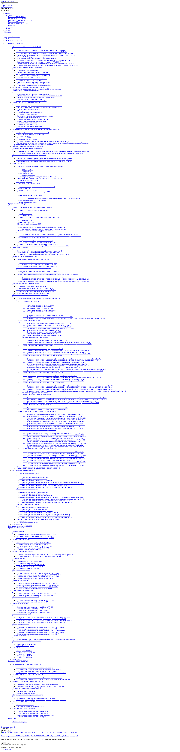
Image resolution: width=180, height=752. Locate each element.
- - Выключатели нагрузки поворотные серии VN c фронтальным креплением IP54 (42, 246)
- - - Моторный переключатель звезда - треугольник (36, 480)
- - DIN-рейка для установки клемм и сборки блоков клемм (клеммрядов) (39, 167)
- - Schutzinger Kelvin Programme (26, 644)
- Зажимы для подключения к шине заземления (27, 149)
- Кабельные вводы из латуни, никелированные (27, 675)
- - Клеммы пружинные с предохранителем (29, 80)
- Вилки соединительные (20, 604)
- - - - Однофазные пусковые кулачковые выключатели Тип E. (43, 315)
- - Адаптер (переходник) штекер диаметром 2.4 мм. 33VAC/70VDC (37, 585)
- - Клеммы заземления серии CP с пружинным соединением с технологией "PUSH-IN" (44, 60)
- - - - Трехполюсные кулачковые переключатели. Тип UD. (41, 333)
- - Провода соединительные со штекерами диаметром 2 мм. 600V (37, 629)
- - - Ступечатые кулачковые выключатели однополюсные (38, 412)
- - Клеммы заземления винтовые (26, 114)
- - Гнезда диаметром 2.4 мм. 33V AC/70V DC (30, 565)
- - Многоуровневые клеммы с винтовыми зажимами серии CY (36, 97)
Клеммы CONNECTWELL (17, 17)
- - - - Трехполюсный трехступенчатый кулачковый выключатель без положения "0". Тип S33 (53, 460)
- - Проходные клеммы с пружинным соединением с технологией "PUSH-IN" (41, 50)
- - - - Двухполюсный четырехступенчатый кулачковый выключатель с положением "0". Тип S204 (54, 436)
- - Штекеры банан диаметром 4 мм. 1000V (29, 549)
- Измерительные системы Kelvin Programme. (26, 641)
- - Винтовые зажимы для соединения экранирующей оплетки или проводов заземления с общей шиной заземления (53, 151)
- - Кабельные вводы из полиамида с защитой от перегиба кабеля (36, 671)
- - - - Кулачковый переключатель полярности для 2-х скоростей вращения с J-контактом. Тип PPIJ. (54, 379)
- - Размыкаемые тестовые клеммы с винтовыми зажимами (34, 116)
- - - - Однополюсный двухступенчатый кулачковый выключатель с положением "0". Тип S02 (53, 414)
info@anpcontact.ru (6, 7)
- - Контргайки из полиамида (25, 705)
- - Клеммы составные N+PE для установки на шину (32, 119)
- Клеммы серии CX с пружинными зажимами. (27, 68)
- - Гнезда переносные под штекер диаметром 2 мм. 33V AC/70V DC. (38, 573)
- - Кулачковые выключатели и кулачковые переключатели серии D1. (38, 467)
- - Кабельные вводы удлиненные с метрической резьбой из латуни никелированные (43, 679)
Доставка (7, 30)
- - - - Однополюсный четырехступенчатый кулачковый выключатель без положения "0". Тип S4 (54, 425)
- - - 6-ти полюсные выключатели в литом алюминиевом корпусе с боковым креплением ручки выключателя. (55, 281)
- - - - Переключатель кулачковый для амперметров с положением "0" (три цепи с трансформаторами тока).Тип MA (60, 401)
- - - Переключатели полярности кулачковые (34, 338)
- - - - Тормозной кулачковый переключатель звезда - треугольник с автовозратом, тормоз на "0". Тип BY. (57, 354)
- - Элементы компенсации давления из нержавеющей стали (35, 715)
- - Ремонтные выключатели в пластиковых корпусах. (33, 260)
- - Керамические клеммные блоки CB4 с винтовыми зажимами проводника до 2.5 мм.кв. (44, 158)
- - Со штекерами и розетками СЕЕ (27, 522)
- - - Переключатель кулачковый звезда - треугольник (36, 346)
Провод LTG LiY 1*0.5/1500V (14, 40)
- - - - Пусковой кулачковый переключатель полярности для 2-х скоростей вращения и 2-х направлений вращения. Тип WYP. (63, 371)
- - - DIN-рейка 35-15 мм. (27, 175)
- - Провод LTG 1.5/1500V (24, 656)
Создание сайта (6, 749)
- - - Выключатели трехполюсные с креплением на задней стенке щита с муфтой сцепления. (49, 234)
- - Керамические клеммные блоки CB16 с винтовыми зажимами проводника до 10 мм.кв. (45, 161)
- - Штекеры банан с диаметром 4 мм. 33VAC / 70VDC (33, 548)
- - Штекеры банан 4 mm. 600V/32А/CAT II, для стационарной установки (39, 556)
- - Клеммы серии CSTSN (24, 138)
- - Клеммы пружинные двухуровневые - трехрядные (33, 75)
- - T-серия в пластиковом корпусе (27, 489)
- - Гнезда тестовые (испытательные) (27, 180)
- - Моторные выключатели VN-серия (28, 505)
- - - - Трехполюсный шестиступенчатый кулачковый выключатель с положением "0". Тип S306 (54, 458)
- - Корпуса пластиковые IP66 (25, 691)
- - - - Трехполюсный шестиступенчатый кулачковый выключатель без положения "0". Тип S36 (53, 465)
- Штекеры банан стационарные (22, 552)
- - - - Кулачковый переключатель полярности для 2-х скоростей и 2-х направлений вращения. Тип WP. (56, 366)
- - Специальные (21, 521)
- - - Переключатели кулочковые (30, 321)
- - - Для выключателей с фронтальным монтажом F (36, 241)
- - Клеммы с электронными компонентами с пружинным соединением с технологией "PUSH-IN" (47, 65)
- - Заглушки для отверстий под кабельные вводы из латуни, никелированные (41, 700)
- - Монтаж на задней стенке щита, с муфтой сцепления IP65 (35, 231)
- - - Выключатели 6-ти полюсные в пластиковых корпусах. (38, 266)
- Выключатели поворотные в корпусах (24, 257)
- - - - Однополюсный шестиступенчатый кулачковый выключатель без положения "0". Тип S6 (53, 428)
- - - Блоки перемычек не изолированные (33, 200)
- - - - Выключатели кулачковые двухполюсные (38, 306)
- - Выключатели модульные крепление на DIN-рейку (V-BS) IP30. (37, 244)
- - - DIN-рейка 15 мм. (26, 170)
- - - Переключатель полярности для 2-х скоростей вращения (39, 512)
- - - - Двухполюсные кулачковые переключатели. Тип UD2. (42, 332)
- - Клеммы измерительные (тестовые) (28, 117)
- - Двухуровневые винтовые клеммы (28, 109)
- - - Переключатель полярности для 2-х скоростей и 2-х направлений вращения (45, 514)
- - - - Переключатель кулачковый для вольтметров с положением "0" (45, 409)
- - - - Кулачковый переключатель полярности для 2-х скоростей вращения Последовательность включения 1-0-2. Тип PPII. (62, 377)
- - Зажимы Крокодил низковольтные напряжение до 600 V (35, 536)
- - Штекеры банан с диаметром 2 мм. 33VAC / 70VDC (33, 543)
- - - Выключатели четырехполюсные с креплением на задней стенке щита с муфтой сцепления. (50, 236)
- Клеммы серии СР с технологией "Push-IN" (26, 47)
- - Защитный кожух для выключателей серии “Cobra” (33, 293)
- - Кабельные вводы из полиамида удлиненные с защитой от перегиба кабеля (41, 673)
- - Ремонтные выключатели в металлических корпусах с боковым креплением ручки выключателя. (48, 275)
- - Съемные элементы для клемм (26, 202)
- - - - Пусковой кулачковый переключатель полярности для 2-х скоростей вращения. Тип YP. (53, 367)
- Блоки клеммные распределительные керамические (29, 155)
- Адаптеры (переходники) (20, 581)
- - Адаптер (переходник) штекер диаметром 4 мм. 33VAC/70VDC (37, 587)
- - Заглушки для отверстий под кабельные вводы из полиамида (36, 698)
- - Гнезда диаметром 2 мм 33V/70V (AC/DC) (30, 561)
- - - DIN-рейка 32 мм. (26, 171)
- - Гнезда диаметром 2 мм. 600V (26, 563)
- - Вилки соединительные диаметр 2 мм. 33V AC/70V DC (34, 607)
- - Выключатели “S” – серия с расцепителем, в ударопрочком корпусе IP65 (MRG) (42, 254)
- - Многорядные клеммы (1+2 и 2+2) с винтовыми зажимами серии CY (39, 96)
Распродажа (12, 25)
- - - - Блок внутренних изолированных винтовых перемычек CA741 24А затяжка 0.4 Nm (51, 198)
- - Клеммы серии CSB (23, 136)
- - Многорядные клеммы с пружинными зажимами (32, 72)
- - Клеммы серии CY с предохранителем (29, 99)
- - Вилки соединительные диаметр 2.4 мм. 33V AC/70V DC (35, 609)
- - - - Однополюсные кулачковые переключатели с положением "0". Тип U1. (47, 323)
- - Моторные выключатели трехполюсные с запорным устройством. (38, 519)
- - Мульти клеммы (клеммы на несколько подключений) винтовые (37, 107)
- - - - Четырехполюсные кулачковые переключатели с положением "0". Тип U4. (48, 328)
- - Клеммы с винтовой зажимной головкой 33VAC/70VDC (35, 600)
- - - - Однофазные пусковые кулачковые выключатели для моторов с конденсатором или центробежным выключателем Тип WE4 (64, 318)
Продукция (8, 15)
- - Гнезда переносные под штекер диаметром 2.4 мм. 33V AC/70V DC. (38, 575)
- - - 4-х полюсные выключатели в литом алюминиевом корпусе (40, 273)
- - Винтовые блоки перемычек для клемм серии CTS (33, 192)
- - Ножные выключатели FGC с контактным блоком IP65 (34, 288)
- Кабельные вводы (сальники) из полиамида (26, 665)
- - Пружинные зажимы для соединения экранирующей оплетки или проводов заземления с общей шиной (50, 153)
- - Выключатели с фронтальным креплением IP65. (32, 211)
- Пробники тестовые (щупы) (21, 614)
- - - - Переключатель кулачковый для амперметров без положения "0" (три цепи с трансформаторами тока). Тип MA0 (61, 403)
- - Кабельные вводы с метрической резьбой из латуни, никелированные (39, 678)
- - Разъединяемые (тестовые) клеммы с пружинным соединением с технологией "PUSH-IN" (45, 63)
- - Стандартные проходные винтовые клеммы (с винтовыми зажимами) (39, 106)
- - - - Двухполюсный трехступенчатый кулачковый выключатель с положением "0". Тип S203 (53, 435)
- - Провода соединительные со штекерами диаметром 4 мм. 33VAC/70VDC (40, 632)
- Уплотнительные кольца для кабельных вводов (27, 682)
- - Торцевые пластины (23, 188)
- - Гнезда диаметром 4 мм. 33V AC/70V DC (30, 566)
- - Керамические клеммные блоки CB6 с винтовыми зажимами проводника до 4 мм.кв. (44, 160)
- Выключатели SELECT (20, 524)
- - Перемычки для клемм (24, 182)
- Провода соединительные (20, 624)
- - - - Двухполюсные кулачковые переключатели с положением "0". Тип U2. (47, 325)
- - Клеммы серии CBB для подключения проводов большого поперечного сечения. (42, 141)
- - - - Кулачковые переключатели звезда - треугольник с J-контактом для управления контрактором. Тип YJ (57, 350)
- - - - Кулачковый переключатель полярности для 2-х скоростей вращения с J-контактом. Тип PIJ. (54, 362)
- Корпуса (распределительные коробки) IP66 (26, 689)
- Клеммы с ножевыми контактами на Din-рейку (27, 146)
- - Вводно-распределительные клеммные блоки (31, 121)
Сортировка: (5, 729)
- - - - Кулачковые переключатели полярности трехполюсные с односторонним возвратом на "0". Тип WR (57, 342)
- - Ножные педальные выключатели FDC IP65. (31, 286)
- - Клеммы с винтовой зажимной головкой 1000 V (32, 602)
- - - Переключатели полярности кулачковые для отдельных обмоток (41, 373)
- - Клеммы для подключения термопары (29, 126)
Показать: (4, 730)
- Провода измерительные (20, 636)
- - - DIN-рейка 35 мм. (26, 173)
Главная (7, 13)
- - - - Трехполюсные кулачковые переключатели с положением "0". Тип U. (47, 327)
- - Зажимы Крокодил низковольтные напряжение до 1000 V (35, 538)
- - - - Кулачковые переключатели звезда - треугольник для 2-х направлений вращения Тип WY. (53, 352)
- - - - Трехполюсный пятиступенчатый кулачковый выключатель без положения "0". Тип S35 (53, 463)
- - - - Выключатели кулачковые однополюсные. (38, 305)
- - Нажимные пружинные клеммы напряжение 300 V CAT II (35, 595)
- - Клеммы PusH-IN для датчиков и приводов (30, 57)
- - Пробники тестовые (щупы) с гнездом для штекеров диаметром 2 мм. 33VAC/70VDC (44, 617)
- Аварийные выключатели (20, 248)
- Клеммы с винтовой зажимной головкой (25, 597)
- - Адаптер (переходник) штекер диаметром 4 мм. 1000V (34, 588)
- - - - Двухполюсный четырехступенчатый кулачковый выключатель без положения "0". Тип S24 (54, 443)
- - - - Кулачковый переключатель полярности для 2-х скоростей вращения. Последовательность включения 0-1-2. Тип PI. (62, 359)
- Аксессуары (16, 659)
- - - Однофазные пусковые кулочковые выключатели (37, 312)
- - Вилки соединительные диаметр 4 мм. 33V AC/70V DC (34, 610)
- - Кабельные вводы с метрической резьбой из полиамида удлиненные (38, 669)
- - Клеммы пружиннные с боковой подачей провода (32, 84)
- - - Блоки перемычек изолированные (32, 196)
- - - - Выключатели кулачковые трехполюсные (38, 308)
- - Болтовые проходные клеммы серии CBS (30, 134)
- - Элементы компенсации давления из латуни (31, 717)
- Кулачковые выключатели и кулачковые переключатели (30, 295)
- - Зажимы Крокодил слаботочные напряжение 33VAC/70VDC (36, 534)
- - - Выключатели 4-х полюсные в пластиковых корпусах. (38, 264)
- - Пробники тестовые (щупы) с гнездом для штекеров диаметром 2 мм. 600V (41, 619)
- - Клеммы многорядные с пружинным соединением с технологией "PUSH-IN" (41, 52)
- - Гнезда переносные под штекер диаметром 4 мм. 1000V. (34, 578)
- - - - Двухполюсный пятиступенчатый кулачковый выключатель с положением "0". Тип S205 (53, 438)
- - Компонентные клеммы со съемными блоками (31, 79)
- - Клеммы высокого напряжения (26, 123)
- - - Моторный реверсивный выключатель (33, 479)
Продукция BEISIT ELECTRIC (18, 23)
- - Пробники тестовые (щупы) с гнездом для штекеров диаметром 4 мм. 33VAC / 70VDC (44, 620)
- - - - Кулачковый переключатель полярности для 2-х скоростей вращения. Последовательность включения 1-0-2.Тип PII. (62, 360)
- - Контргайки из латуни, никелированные (30, 706)
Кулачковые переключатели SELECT (20, 20)
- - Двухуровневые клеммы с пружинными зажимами (33, 74)
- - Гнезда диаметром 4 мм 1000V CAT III (29, 568)
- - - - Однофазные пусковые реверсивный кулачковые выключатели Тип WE (48, 317)
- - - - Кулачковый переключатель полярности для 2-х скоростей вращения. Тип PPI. (50, 376)
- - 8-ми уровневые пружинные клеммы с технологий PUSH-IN (36, 58)
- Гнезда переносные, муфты (21, 570)
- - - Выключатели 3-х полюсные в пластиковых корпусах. (38, 263)
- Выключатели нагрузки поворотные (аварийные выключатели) (32, 208)
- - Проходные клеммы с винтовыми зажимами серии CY (34, 94)
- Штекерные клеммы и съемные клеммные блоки (28, 87)
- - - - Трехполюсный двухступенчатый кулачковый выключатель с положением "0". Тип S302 (53, 452)
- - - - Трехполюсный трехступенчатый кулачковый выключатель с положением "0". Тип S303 (53, 453)
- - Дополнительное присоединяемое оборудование (32, 238)
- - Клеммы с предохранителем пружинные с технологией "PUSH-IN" (38, 62)
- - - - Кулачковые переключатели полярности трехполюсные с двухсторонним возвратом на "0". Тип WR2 (57, 344)
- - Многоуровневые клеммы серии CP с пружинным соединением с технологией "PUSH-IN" (46, 55)
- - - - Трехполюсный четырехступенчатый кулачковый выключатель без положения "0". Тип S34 (54, 462)
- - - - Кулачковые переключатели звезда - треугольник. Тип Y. (43, 349)
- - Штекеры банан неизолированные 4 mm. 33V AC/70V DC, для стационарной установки (45, 555)
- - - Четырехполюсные (27, 215)
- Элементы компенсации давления (23, 709)
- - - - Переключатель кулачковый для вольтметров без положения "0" (45, 408)
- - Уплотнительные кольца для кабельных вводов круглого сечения (37, 684)
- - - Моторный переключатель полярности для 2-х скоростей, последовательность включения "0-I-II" (52, 482)
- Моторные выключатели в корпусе (23, 471)
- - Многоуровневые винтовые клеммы (28, 111)
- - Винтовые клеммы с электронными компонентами (33, 128)
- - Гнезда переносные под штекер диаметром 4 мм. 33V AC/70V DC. (38, 576)
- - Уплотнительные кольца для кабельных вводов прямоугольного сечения (40, 686)
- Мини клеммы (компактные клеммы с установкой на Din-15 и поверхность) (37, 89)
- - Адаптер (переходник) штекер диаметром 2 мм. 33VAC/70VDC (37, 583)
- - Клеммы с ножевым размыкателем (28, 77)
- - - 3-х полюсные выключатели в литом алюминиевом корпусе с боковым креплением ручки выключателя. (54, 278)
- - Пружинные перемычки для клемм (28, 184)
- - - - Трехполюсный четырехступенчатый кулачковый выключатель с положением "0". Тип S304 (54, 455)
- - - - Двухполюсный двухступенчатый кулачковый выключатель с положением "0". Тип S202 (53, 433)
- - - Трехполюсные (26, 214)
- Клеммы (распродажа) (19, 722)
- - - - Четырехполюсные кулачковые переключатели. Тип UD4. (43, 335)
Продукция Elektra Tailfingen (17, 18)
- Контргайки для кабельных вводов (23, 702)
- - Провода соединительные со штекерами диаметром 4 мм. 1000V (37, 634)
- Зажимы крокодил (18, 532)
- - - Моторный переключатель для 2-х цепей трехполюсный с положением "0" (45, 485)
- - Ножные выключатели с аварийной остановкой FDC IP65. (35, 291)
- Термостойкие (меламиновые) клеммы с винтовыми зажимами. (33, 144)
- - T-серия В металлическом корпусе (27, 474)
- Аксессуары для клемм (19, 164)
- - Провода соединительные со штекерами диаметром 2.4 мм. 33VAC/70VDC (40, 630)
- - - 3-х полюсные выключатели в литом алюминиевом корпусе (40, 271)
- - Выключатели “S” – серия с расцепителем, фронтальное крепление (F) (39, 251)
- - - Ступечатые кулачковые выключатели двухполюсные (38, 430)
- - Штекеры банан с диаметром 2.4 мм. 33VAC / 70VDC (34, 546)
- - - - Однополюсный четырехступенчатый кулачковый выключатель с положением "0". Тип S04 (54, 418)
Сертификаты (8, 27)
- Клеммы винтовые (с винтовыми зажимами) (26, 103)
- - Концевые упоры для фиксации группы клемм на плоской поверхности (39, 178)
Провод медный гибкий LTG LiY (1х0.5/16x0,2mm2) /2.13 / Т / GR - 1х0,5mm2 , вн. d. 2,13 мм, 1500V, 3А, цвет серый (39, 736)
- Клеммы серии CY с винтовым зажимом (25, 91)
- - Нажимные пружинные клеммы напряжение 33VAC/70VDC (36, 593)
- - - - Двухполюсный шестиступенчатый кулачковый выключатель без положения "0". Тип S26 (53, 447)
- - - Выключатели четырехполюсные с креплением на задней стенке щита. (44, 229)
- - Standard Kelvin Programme (25, 646)
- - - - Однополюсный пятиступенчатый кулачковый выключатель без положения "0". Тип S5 (53, 426)
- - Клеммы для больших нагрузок (26, 139)
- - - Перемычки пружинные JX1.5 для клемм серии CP (37, 187)
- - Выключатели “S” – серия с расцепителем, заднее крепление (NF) (38, 252)
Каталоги (7, 28)
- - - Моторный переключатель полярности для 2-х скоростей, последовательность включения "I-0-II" (52, 484)
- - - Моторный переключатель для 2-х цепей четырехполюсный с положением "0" (46, 487)
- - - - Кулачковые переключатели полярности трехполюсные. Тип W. (45, 340)
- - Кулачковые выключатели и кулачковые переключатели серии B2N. (38, 468)
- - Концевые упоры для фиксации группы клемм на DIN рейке (36, 177)
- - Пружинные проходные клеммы (27, 70)
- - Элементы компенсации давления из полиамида (32, 711)
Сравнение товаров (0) (8, 727)
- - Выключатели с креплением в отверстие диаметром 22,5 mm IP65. (38, 218)
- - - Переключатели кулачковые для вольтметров (35, 405)
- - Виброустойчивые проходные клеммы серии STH (32, 133)
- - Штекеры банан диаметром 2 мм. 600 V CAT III (32, 544)
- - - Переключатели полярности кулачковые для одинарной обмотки (41, 356)
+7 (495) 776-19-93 (6, 5)
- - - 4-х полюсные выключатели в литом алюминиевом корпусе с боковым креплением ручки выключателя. (54, 279)
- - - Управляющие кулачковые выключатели (34, 393)
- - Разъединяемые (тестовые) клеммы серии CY (31, 101)
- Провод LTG (16, 648)
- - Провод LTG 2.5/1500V (24, 657)
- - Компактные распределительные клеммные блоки (33, 82)
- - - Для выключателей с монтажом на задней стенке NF (38, 242)
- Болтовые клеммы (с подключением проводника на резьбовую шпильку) (35, 130)
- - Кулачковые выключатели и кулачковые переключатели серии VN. (38, 299)
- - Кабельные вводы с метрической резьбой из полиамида (34, 668)
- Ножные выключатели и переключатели (25, 284)
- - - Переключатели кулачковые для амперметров (35, 395)
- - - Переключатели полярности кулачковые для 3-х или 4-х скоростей (42, 383)
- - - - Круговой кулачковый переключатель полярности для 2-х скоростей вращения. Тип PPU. (53, 381)
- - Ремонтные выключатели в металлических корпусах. (33, 268)
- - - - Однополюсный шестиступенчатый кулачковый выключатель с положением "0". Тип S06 (53, 421)
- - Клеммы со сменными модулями (27, 124)
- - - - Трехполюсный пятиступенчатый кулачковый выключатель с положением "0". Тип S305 (53, 457)
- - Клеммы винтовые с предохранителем (29, 112)
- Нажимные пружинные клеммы (22, 591)
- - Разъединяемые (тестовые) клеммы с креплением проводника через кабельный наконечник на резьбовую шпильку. (53, 143)
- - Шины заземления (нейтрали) (26, 190)
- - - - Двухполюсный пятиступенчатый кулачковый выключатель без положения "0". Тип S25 (53, 445)
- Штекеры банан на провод (21, 540)
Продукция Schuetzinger (16, 22)
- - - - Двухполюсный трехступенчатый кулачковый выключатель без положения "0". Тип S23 (53, 441)
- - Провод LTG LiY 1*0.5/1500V (26, 652)
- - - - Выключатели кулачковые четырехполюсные (39, 310)
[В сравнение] (9, 743)
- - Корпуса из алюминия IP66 (25, 693)
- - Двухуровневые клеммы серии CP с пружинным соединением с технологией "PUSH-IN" (45, 53)
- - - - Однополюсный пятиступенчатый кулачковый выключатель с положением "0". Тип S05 (53, 420)
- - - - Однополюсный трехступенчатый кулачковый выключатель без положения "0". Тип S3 (53, 423)
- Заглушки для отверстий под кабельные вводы (27, 695)
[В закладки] (7, 743)
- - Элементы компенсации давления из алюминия (32, 713)
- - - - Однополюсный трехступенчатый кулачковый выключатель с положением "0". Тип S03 (53, 416)
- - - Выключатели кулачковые (29, 302)
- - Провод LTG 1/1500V (23, 654)
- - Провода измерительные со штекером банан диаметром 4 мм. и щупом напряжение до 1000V (46, 639)
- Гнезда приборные (18, 559)
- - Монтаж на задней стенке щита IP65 (28, 224)
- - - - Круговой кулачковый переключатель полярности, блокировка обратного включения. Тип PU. (55, 364)
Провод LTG (8, 38)
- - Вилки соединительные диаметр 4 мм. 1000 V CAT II (33, 612)
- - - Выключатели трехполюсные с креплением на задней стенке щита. (42, 227)
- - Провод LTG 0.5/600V (24, 651)
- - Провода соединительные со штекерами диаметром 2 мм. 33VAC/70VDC (40, 627)
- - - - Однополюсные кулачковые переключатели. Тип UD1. (42, 330)
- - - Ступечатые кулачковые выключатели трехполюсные (38, 449)
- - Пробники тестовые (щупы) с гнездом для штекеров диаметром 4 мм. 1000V (41, 622)
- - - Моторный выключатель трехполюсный (34, 477)
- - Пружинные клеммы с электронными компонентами (33, 85)
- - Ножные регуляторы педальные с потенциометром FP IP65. (36, 290)
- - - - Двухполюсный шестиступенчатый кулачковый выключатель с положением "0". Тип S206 (54, 440)
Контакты (7, 32)
